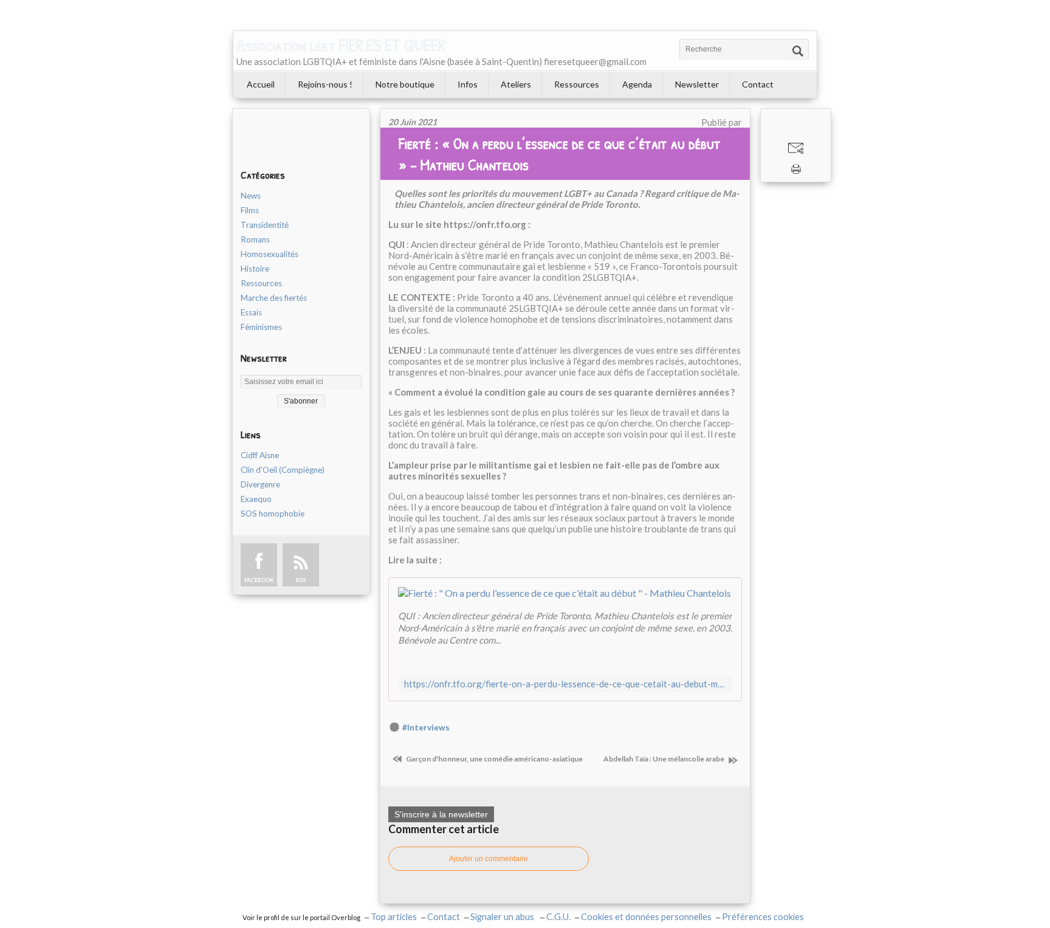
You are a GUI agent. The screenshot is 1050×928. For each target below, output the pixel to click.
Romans (255, 239)
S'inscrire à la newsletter (441, 814)
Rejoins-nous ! (325, 84)
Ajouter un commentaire (488, 858)
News (251, 196)
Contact (758, 84)
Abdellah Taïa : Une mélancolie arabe (664, 758)
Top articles (394, 917)
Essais (251, 312)
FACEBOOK (258, 580)
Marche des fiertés (274, 298)
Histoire (255, 268)
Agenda (637, 84)
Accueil (261, 84)
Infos (468, 84)
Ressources (576, 84)
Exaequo (256, 499)
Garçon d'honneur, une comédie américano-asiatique (494, 758)
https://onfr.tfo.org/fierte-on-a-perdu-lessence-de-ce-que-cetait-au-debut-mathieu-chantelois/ (565, 684)
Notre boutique (405, 84)
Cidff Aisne (260, 455)
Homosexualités (269, 254)
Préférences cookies (763, 917)
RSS (301, 580)
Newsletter (697, 84)
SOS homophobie (272, 513)
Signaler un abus (503, 917)
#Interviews (426, 727)
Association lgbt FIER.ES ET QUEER (340, 45)
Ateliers (516, 84)
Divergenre (260, 484)
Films (250, 210)
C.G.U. (558, 917)
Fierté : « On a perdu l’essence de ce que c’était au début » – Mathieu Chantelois (560, 153)
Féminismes (261, 327)
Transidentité (265, 225)
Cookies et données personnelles (646, 917)
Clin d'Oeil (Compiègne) (282, 470)
